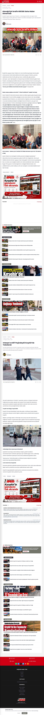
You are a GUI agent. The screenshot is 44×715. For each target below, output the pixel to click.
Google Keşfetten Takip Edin (9, 54)
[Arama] (39, 1)
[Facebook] (18, 664)
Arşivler (12, 661)
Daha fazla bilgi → (35, 710)
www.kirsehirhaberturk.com (22, 681)
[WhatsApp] (16, 664)
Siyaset (22, 673)
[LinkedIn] (23, 664)
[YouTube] (26, 664)
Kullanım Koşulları (22, 690)
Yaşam (22, 676)
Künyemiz (33, 658)
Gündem (22, 672)
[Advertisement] (22, 64)
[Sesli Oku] (36, 55)
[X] (21, 664)
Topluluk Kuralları (22, 691)
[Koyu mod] (37, 1)
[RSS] (28, 664)
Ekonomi (22, 675)
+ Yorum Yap (39, 201)
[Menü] (41, 1)
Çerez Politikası (22, 687)
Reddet (18, 713)
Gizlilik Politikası (33, 661)
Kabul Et (24, 713)
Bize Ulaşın (13, 658)
